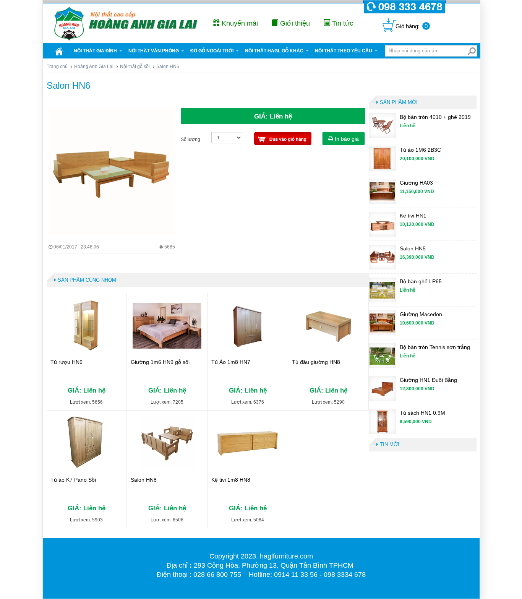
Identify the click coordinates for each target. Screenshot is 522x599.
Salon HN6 (68, 85)
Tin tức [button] (341, 23)
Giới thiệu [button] (294, 23)
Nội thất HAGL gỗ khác (274, 51)
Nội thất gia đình (95, 51)
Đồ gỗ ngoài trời (211, 51)
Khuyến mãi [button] (239, 23)
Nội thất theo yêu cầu (343, 51)
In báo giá (346, 139)
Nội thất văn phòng (153, 51)
